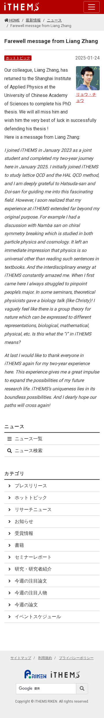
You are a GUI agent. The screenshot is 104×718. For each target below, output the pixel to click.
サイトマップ (20, 658)
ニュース (54, 20)
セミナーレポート (33, 557)
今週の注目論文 (31, 581)
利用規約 (45, 658)
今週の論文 (26, 604)
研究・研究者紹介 (33, 569)
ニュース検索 (28, 450)
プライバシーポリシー (76, 658)
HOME (14, 20)
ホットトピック (18, 58)
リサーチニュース (33, 509)
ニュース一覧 (28, 438)
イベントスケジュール (38, 616)
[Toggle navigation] (91, 7)
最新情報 (33, 20)
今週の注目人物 (31, 593)
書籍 (19, 545)
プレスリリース (31, 485)
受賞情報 (24, 533)
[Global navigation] (21, 7)
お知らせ (24, 521)
